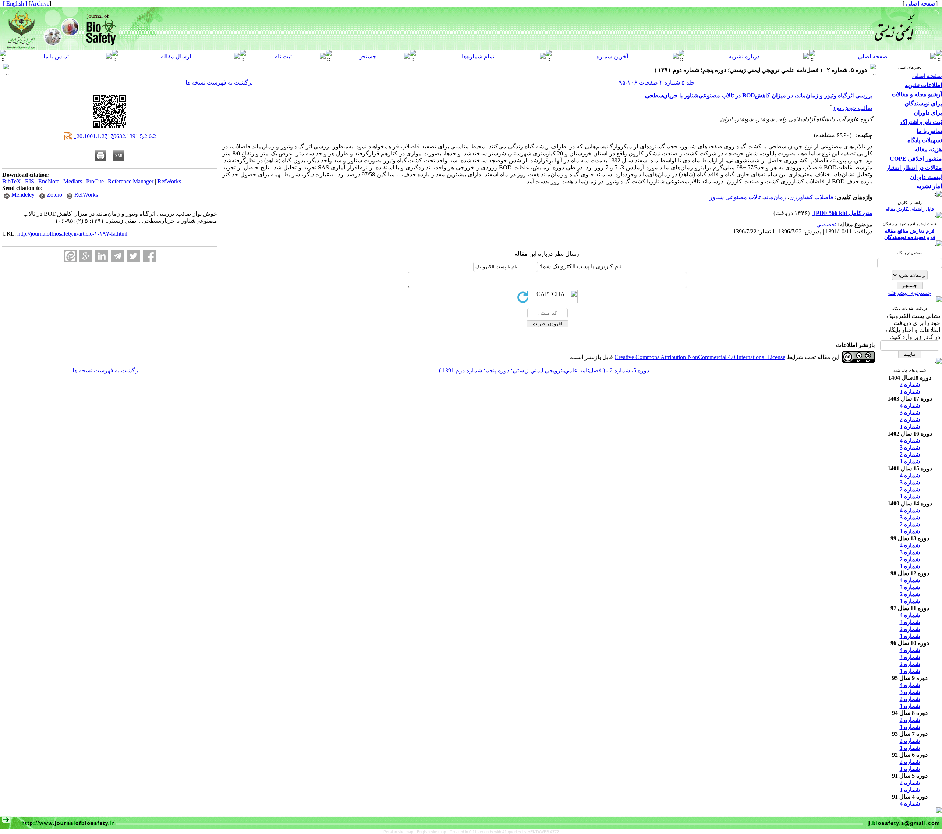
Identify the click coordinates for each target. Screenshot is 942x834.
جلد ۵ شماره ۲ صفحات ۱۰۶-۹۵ (657, 82)
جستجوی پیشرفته (909, 293)
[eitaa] (70, 256)
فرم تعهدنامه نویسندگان (909, 237)
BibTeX (11, 181)
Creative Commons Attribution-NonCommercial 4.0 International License (700, 357)
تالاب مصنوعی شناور (735, 197)
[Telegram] (117, 256)
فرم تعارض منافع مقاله (910, 231)
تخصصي (826, 224)
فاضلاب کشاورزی (811, 197)
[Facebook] (149, 256)
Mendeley (23, 195)
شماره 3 (910, 412)
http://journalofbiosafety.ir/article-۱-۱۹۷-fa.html (72, 233)
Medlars (72, 181)
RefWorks (169, 181)
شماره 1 (910, 392)
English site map (432, 832)
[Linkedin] (101, 256)
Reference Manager (130, 181)
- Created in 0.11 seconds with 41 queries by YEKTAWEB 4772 (503, 832)
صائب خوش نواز (852, 108)
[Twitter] (133, 256)
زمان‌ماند (775, 197)
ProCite (95, 181)
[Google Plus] (85, 256)
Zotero (54, 195)
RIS (29, 181)
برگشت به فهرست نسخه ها (219, 82)
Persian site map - (400, 832)
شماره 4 (910, 405)
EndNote (48, 181)
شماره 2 (910, 385)
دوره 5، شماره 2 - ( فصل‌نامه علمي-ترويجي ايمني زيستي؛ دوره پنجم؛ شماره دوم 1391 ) (544, 370)
